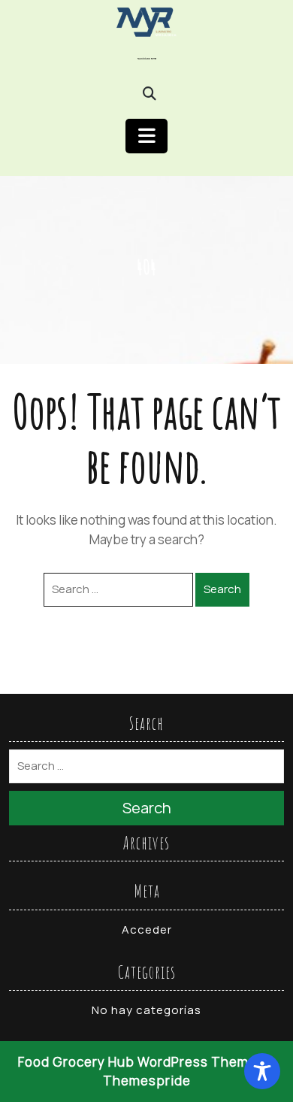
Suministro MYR (146, 58)
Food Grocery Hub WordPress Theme (137, 1061)
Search (222, 589)
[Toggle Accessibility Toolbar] (262, 1071)
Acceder (147, 929)
